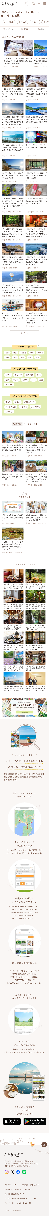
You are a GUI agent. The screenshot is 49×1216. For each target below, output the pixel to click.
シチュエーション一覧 (23, 1203)
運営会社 (28, 1189)
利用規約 (25, 1185)
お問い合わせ (34, 1185)
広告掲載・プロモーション (14, 1189)
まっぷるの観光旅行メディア (14, 1194)
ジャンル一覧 (9, 1203)
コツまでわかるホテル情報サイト (16, 1198)
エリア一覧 (33, 1198)
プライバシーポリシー (12, 1185)
